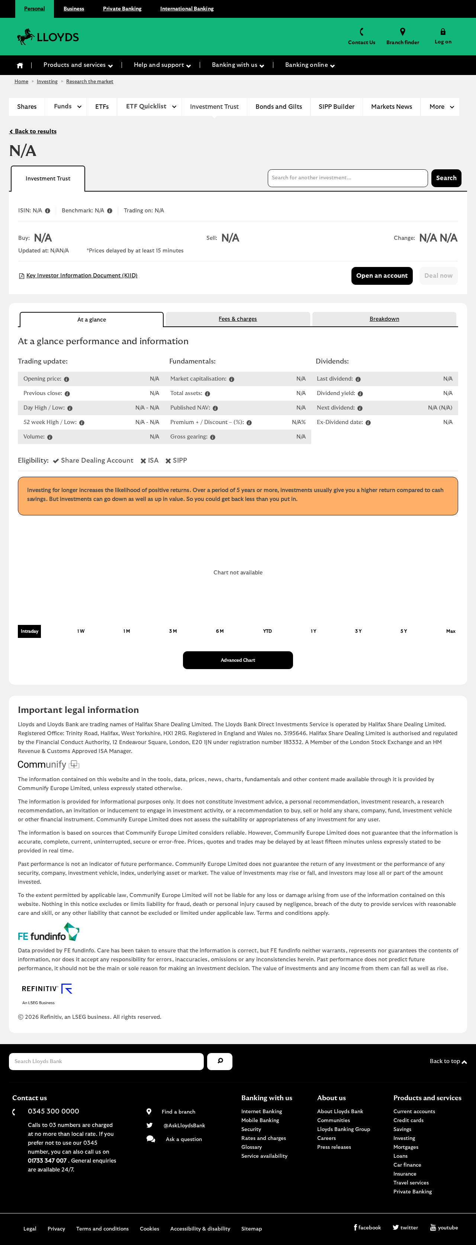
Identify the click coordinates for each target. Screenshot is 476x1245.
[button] (443, 36)
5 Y (404, 631)
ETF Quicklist (146, 107)
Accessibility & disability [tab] (200, 1229)
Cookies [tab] (149, 1229)
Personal (34, 9)
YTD (267, 631)
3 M (173, 631)
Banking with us (235, 65)
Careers (326, 1138)
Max (451, 631)
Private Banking (122, 9)
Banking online (307, 65)
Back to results (35, 131)
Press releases (334, 1147)
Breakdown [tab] (384, 319)
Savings (402, 1129)
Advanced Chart (238, 660)
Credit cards (408, 1120)
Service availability (264, 1156)
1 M (126, 631)
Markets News (391, 107)
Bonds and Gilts (278, 107)
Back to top (445, 1061)
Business (74, 9)
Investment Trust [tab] (48, 179)
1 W (80, 631)
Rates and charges (263, 1138)
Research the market (89, 81)
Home (21, 81)
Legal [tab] (29, 1229)
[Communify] (238, 765)
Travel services (411, 1183)
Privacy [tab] (56, 1229)
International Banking (187, 9)
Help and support (160, 65)
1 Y (313, 631)
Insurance (404, 1174)
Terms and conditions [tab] (102, 1229)
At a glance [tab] (91, 320)
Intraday (29, 631)
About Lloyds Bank (340, 1111)
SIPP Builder (336, 107)
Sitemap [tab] (251, 1229)
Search (446, 178)
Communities (333, 1120)
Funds (63, 107)
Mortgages (405, 1147)
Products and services (75, 65)
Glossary (251, 1147)
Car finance (407, 1165)
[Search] (219, 1061)
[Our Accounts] (20, 65)
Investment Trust (214, 107)
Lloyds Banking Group (343, 1129)
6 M (220, 631)
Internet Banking (261, 1111)
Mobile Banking (260, 1120)
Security (251, 1129)
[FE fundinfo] (238, 931)
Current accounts (414, 1111)
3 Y (358, 631)
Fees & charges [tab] (238, 319)
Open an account (382, 276)
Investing (47, 81)
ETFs (102, 107)
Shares (26, 107)
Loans (400, 1156)
